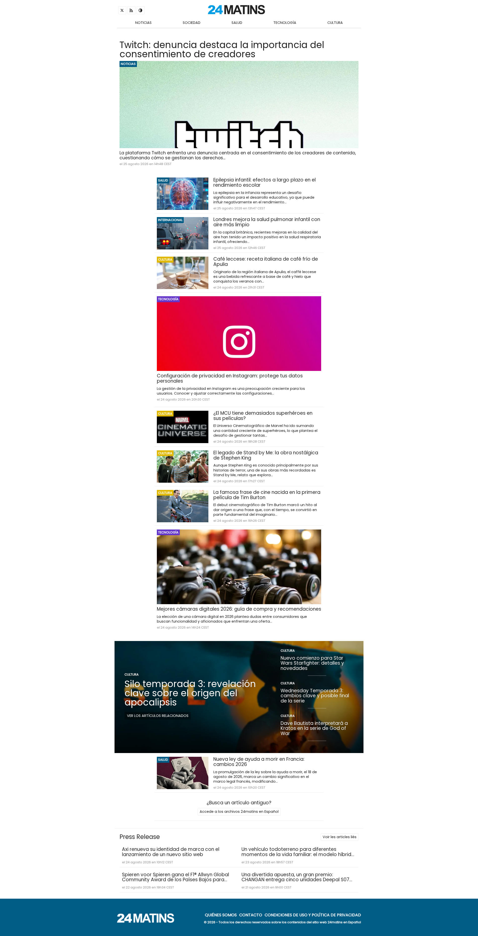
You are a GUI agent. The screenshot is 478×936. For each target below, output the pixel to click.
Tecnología (284, 22)
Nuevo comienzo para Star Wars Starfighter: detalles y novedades (312, 662)
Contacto (250, 915)
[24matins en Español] (148, 921)
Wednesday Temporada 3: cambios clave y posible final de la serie (315, 695)
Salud (237, 22)
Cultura (335, 22)
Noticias (143, 22)
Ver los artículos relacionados (157, 715)
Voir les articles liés (340, 836)
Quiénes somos (221, 915)
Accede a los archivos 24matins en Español (239, 811)
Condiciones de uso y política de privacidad (313, 915)
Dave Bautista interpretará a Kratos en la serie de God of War (314, 728)
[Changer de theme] (141, 10)
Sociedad (191, 22)
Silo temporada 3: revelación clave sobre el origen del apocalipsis (190, 693)
